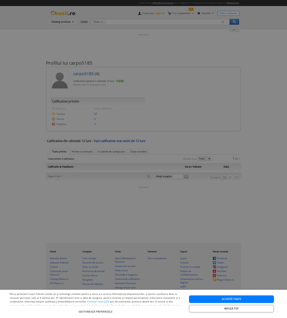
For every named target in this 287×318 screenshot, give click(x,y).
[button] (96, 310)
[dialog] (143, 304)
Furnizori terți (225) (98, 301)
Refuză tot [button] (231, 308)
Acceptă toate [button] (231, 299)
